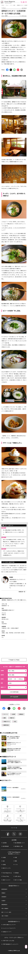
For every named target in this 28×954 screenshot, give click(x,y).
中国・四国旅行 (4, 908)
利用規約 (17, 872)
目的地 (2, 674)
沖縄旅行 (3, 893)
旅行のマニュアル (7, 868)
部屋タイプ (3, 687)
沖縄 (16, 857)
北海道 (4, 864)
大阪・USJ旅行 (4, 915)
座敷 (5, 718)
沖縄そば (12, 718)
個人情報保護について (20, 842)
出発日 (2, 679)
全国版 (4, 857)
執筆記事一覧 (22, 591)
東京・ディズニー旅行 (6, 912)
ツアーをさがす (14, 696)
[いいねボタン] (26, 947)
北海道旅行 (3, 896)
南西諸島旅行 (4, 904)
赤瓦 (15, 721)
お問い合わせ (18, 876)
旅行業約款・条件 (19, 846)
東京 (4, 861)
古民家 (13, 714)
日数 (2, 683)
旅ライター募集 (18, 879)
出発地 (2, 670)
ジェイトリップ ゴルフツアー (9, 928)
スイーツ (6, 714)
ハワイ (16, 864)
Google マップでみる (14, 659)
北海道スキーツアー (7, 931)
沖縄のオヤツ (7, 721)
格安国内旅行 (4, 889)
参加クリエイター (7, 879)
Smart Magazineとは (7, 872)
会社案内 (5, 842)
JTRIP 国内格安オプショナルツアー (10, 944)
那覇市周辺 (6, 725)
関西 (16, 861)
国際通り (21, 714)
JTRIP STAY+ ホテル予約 (8, 940)
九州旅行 (3, 900)
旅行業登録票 (6, 846)
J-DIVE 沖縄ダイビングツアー (9, 924)
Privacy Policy (6, 876)
